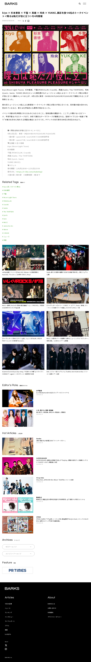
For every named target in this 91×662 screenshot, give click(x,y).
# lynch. (5, 215)
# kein (4, 219)
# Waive (5, 229)
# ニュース (6, 237)
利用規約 (50, 612)
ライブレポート (10, 621)
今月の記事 (8, 604)
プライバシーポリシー (55, 617)
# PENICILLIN (6, 201)
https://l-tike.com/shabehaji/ (29, 172)
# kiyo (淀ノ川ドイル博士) (11, 187)
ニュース (7, 608)
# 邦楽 (4, 240)
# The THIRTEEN (8, 212)
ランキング (8, 612)
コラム (7, 625)
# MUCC (5, 222)
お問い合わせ (52, 608)
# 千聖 (4, 194)
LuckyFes (8, 634)
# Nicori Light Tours (9, 197)
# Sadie (5, 208)
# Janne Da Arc (7, 226)
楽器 (6, 630)
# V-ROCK (5, 233)
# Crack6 (5, 204)
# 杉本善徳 (6, 190)
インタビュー (9, 617)
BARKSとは (51, 604)
